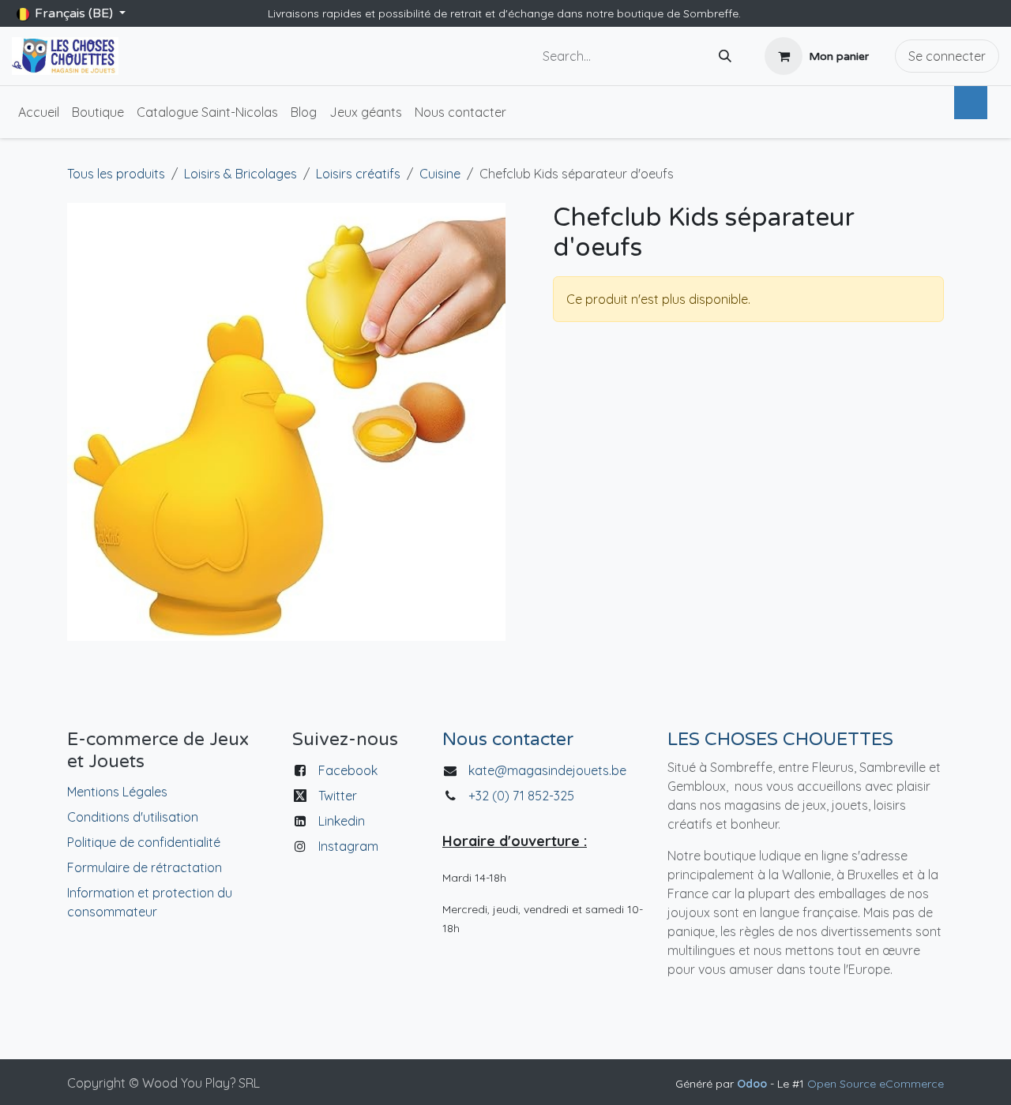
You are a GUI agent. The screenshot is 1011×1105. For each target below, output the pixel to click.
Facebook (348, 770)
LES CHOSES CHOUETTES (780, 740)
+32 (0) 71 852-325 (522, 795)
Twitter (337, 795)
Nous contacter (507, 740)
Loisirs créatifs (358, 174)
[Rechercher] (725, 56)
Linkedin (341, 821)
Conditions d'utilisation (132, 817)
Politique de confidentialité (143, 842)
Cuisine (439, 174)
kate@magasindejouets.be (547, 770)
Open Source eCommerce (875, 1084)
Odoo (753, 1084)
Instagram (348, 846)
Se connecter (947, 56)
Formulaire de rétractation (144, 867)
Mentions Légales (117, 792)
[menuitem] (39, 112)
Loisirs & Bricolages (240, 174)
